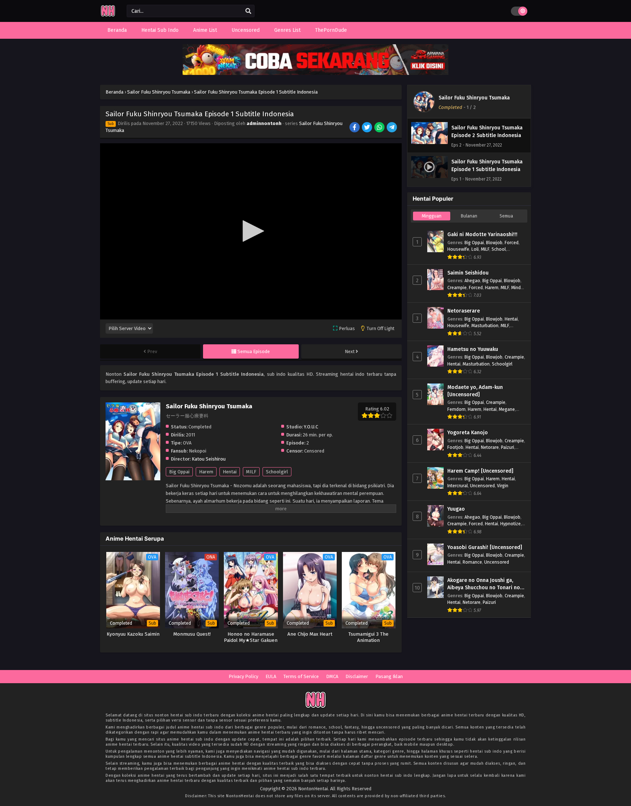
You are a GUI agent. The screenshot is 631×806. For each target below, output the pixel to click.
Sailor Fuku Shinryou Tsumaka (474, 98)
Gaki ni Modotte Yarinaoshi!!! (482, 234)
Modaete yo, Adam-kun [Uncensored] (475, 391)
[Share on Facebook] (355, 127)
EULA (270, 676)
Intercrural (457, 485)
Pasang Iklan (389, 676)
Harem (206, 471)
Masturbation (484, 325)
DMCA (332, 676)
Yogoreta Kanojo (467, 433)
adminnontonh (264, 123)
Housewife (458, 249)
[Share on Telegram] (392, 127)
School (499, 249)
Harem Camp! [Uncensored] (480, 471)
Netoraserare (463, 311)
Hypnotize (510, 523)
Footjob (455, 447)
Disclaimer (356, 676)
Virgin (502, 485)
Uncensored (482, 485)
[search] (248, 11)
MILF (251, 471)
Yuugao (456, 509)
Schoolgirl (277, 471)
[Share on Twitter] (367, 127)
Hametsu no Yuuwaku (472, 349)
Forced (512, 242)
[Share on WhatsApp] (380, 127)
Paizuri (507, 447)
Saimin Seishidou (468, 273)
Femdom (456, 409)
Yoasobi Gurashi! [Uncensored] (484, 547)
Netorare (490, 447)
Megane (507, 409)
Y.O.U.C (311, 427)
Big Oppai (179, 471)
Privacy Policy (243, 676)
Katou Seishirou (209, 459)
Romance (472, 562)
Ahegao (472, 280)
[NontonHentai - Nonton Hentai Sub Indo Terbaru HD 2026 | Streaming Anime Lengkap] (108, 15)
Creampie (457, 287)
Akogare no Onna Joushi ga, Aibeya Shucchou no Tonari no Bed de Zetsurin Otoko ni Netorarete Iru (483, 584)
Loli (475, 249)
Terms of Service (301, 676)
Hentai (230, 471)
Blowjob (494, 242)
